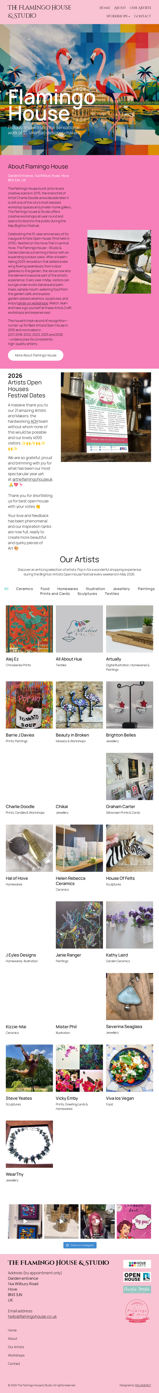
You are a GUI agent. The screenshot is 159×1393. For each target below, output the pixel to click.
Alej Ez (12, 659)
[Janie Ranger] (79, 925)
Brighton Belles (121, 735)
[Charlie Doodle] (29, 776)
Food (45, 588)
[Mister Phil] (79, 996)
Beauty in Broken (72, 735)
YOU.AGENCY (143, 1385)
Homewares (67, 588)
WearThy (14, 1174)
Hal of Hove (17, 878)
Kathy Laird (117, 955)
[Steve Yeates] (29, 1068)
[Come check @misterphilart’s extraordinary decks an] (25, 1221)
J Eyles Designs (21, 955)
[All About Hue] (79, 629)
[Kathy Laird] (129, 925)
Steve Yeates (19, 1098)
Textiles (112, 593)
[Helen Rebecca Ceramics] (79, 848)
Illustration (95, 588)
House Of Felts (120, 878)
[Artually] (129, 629)
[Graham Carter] (129, 776)
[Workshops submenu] (129, 16)
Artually (113, 659)
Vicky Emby (67, 1098)
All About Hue (69, 659)
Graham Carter (120, 807)
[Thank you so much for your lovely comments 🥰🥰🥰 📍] (134, 1221)
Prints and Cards (55, 593)
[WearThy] (29, 1144)
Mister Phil (66, 1027)
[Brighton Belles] (129, 705)
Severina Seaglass (124, 1026)
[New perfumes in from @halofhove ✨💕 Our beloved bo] (61, 1221)
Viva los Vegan (120, 1098)
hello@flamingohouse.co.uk (32, 1316)
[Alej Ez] (29, 629)
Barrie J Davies (20, 735)
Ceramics (24, 588)
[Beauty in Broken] (79, 705)
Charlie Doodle (20, 807)
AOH (34, 421)
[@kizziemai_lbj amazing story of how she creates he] (97, 1221)
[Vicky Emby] (79, 1068)
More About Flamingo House (35, 355)
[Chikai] (79, 776)
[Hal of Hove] (29, 848)
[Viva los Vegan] (129, 1068)
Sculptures (87, 593)
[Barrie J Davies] (29, 705)
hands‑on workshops (32, 303)
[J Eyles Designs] (29, 925)
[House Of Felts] (129, 848)
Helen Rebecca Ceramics (70, 880)
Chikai (62, 807)
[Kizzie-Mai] (29, 996)
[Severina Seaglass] (129, 996)
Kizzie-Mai (16, 1027)
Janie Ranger (68, 955)
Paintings (146, 588)
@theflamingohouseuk (32, 479)
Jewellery (121, 588)
